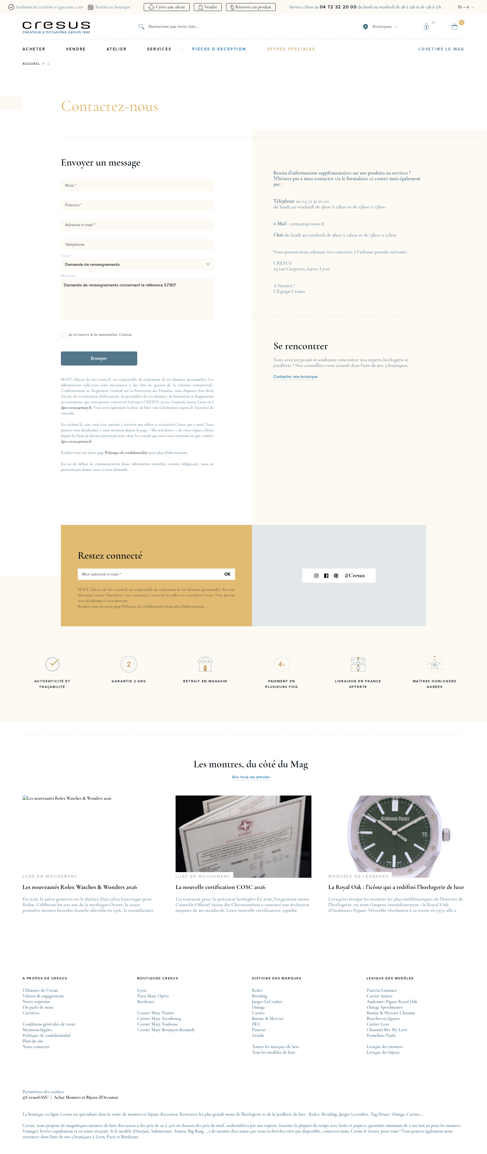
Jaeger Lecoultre (353, 1114)
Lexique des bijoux (383, 1052)
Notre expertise (36, 1001)
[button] (99, 358)
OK (227, 574)
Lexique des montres (385, 1047)
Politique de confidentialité (126, 452)
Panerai (258, 1030)
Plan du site (33, 1041)
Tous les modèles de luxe (273, 1052)
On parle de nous (38, 1007)
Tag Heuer (380, 1114)
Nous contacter (36, 1047)
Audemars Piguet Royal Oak (392, 1001)
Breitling (259, 996)
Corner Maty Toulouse (157, 1024)
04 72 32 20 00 (338, 7)
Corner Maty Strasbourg (159, 1018)
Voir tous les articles (251, 777)
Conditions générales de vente (49, 1024)
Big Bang (195, 1131)
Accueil (31, 64)
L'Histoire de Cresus (40, 990)
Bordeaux (145, 1001)
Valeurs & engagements (43, 996)
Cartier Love (378, 1024)
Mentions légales (37, 1030)
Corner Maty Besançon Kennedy (166, 1030)
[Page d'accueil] (56, 28)
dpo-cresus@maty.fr (76, 407)
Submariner (161, 1131)
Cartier (258, 1013)
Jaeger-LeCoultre (267, 1001)
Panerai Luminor (382, 990)
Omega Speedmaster (385, 1007)
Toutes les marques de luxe (275, 1047)
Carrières (31, 1013)
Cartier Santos (379, 996)
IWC (256, 1024)
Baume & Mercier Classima (391, 1013)
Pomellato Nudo (381, 1035)
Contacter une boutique (295, 377)
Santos (180, 1131)
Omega (258, 1007)
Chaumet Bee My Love (387, 1030)
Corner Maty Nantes (155, 1013)
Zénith (258, 1035)
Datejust (141, 1131)
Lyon (141, 990)
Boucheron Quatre (383, 1018)
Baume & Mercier (268, 1018)
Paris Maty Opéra (153, 996)
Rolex (257, 990)
